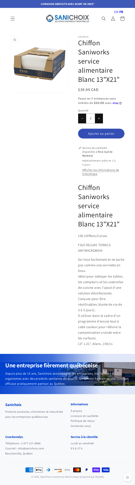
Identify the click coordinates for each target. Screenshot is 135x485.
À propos (76, 411)
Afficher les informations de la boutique (100, 172)
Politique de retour (83, 421)
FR (121, 11)
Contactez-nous (81, 426)
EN (116, 11)
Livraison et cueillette (85, 416)
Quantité (83, 110)
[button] (12, 18)
